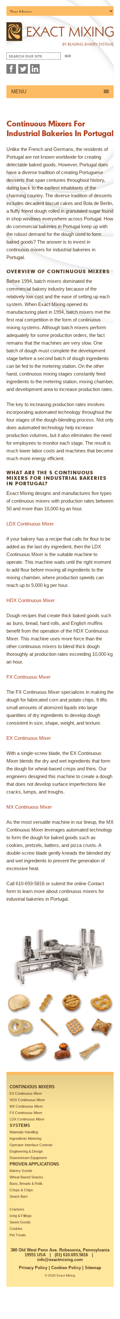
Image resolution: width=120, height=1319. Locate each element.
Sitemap (93, 1267)
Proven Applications (34, 1164)
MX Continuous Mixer (29, 807)
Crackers (17, 1209)
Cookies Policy (66, 1267)
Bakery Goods (21, 1171)
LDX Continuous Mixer (30, 523)
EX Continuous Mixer (28, 738)
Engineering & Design (26, 1151)
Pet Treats (18, 1235)
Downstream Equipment (28, 1158)
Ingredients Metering (25, 1138)
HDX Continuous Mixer (30, 600)
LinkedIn (35, 69)
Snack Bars (19, 1196)
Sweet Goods (20, 1222)
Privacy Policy (33, 1267)
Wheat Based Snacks (26, 1177)
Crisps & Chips (21, 1190)
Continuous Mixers (32, 1086)
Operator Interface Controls (31, 1145)
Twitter (23, 69)
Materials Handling (24, 1132)
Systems (20, 1125)
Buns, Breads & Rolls (26, 1183)
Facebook (11, 69)
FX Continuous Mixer (28, 677)
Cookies (16, 1229)
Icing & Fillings (21, 1216)
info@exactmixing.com (60, 1259)
